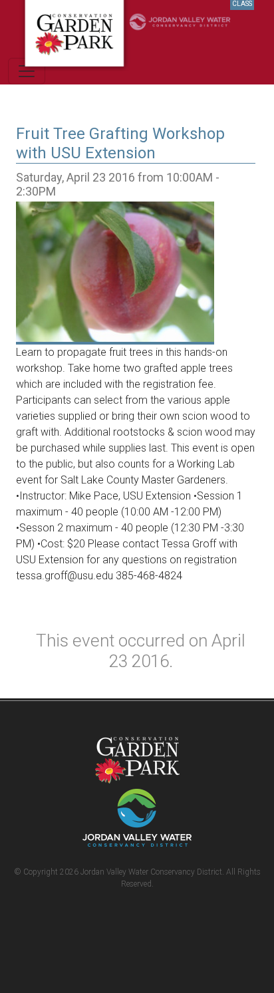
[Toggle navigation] (26, 71)
